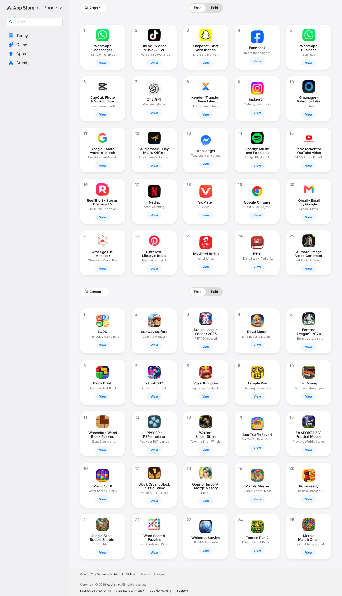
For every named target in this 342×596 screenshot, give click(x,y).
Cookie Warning (160, 590)
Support (182, 590)
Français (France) (152, 574)
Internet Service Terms (95, 590)
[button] (34, 36)
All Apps (91, 8)
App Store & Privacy (130, 590)
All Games (92, 291)
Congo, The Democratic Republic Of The (107, 574)
